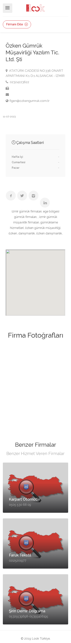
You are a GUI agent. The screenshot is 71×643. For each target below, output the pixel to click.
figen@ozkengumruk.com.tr (29, 101)
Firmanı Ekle (15, 24)
